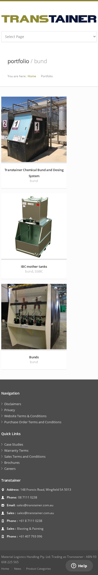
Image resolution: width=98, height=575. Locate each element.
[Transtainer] (49, 18)
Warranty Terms (16, 450)
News (17, 568)
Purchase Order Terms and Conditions (32, 422)
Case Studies (13, 444)
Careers (10, 468)
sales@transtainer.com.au (35, 505)
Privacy (9, 410)
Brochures (12, 462)
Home (32, 76)
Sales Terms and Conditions (24, 456)
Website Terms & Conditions (25, 416)
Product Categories (38, 568)
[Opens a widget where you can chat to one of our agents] (79, 566)
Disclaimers (12, 404)
